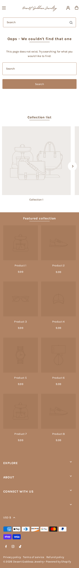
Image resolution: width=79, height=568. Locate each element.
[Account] (68, 8)
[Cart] (76, 8)
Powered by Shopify (58, 561)
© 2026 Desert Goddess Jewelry (23, 561)
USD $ (7, 517)
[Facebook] (6, 546)
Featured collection (39, 218)
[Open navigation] (10, 7)
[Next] (72, 166)
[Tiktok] (20, 546)
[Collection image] (36, 160)
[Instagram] (13, 546)
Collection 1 (36, 199)
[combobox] (39, 22)
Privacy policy (12, 557)
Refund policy (55, 557)
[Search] (71, 22)
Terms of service (33, 557)
